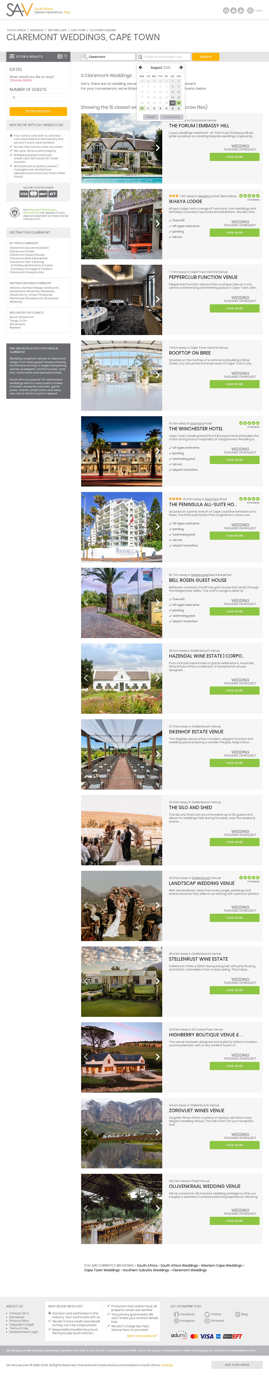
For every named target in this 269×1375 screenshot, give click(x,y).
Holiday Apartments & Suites (33, 265)
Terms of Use (18, 1328)
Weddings (37, 30)
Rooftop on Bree (190, 353)
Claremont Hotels (22, 251)
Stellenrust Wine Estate (198, 959)
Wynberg (16, 301)
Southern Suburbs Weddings (146, 1270)
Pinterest (217, 1321)
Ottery (33, 295)
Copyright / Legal (21, 1325)
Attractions (17, 324)
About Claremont (22, 317)
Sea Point (197, 424)
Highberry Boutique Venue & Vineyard (216, 1034)
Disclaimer (16, 1317)
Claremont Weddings (189, 1270)
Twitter (216, 1314)
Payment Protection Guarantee (40, 211)
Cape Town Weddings (102, 1270)
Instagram (187, 1321)
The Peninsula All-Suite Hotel (205, 504)
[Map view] (65, 56)
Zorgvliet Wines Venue (196, 1110)
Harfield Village (32, 288)
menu (250, 10)
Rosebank (51, 298)
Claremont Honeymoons (27, 272)
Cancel (151, 117)
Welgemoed (199, 575)
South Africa (16, 30)
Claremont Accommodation (29, 248)
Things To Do (18, 320)
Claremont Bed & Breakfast (29, 258)
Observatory (18, 295)
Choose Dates (172, 117)
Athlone (15, 288)
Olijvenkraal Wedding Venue (204, 1186)
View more (234, 157)
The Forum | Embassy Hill (199, 125)
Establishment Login (23, 1332)
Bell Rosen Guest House (198, 580)
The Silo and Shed (190, 807)
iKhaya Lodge (185, 201)
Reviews (15, 327)
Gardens (204, 196)
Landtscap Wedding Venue (202, 883)
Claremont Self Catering (27, 262)
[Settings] (241, 10)
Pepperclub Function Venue (203, 277)
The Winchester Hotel (196, 428)
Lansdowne (17, 291)
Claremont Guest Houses (27, 255)
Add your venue (237, 1365)
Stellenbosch (201, 878)
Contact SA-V (19, 1313)
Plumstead (17, 298)
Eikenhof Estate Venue (196, 731)
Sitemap (167, 1365)
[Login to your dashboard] (233, 10)
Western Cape (57, 30)
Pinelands (45, 295)
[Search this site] (226, 10)
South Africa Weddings (179, 1265)
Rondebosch (34, 298)
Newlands (47, 291)
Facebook (187, 1314)
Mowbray (33, 291)
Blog (244, 1314)
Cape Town (78, 30)
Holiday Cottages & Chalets (32, 269)
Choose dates (21, 80)
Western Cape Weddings (221, 1265)
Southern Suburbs (103, 30)
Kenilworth (51, 288)
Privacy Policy (19, 1321)
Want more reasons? (142, 1336)
